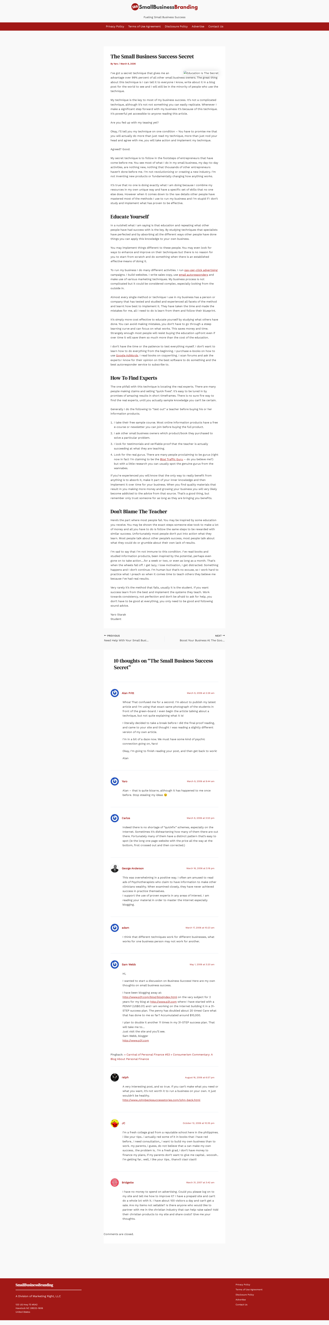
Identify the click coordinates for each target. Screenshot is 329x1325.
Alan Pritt (128, 693)
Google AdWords (127, 355)
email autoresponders (193, 274)
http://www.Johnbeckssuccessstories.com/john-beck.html (161, 1100)
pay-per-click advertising (201, 270)
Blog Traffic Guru (171, 459)
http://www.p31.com (163, 1001)
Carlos (126, 818)
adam (125, 927)
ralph (125, 1077)
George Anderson (133, 868)
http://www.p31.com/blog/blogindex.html (150, 997)
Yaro (124, 781)
